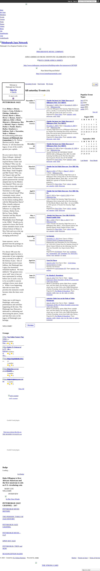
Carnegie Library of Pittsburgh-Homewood (59, 240)
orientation (64, 253)
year (52, 255)
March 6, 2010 (50, 171)
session (48, 270)
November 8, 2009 (70, 105)
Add (96, 84)
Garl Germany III (60, 268)
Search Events (44, 95)
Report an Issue (83, 558)
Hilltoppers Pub (55, 107)
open (54, 116)
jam (77, 268)
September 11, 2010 (52, 238)
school (48, 255)
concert (83, 105)
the (63, 293)
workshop (73, 251)
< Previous (30, 325)
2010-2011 (74, 253)
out (47, 186)
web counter (13, 398)
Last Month (84, 160)
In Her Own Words (13, 499)
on (60, 293)
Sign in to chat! (86, 570)
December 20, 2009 (71, 148)
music (64, 255)
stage (58, 116)
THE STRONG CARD (50, 565)
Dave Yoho (58, 114)
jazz (68, 251)
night (74, 114)
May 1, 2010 (50, 220)
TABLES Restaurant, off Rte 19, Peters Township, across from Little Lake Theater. (62, 304)
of (61, 255)
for (69, 253)
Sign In (75, 1)
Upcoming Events (30, 84)
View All (21, 389)
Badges (74, 558)
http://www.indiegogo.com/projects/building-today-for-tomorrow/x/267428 (50, 65)
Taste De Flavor (51, 260)
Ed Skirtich (50, 236)
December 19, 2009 (52, 148)
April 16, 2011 (50, 263)
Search (98, 1)
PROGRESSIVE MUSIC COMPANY (50, 52)
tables (72, 293)
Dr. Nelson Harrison (19, 558)
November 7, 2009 (52, 105)
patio (65, 293)
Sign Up (70, 1)
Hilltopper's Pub (57, 173)
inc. (47, 253)
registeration (53, 253)
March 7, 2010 (68, 171)
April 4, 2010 (65, 195)
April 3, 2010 (50, 195)
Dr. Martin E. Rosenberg (54, 275)
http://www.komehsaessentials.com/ (49, 74)
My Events (49, 84)
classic (58, 318)
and (59, 253)
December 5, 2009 (52, 126)
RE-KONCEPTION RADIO (13, 554)
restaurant (49, 294)
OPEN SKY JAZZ (9, 541)
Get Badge (20, 474)
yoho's (69, 184)
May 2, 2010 (65, 220)
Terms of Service (95, 558)
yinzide (74, 184)
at (68, 293)
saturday (69, 114)
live (82, 102)
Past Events (41, 84)
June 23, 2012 (50, 278)
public (82, 109)
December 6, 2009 (70, 126)
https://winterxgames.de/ (15, 379)
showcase (49, 116)
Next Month (93, 160)
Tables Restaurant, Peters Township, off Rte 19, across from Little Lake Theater (62, 279)
